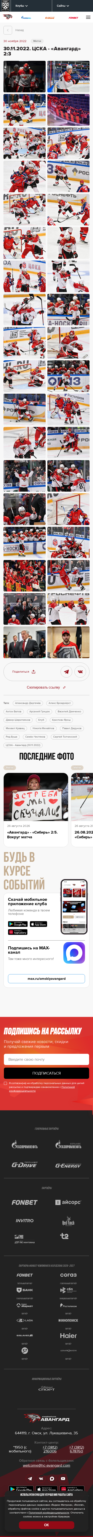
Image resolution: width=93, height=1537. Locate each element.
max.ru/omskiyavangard (47, 979)
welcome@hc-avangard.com (46, 1465)
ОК (46, 1525)
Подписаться (46, 1073)
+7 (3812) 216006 (50, 1449)
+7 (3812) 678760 (76, 1449)
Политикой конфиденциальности (49, 1512)
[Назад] (7, 30)
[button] (24, 672)
